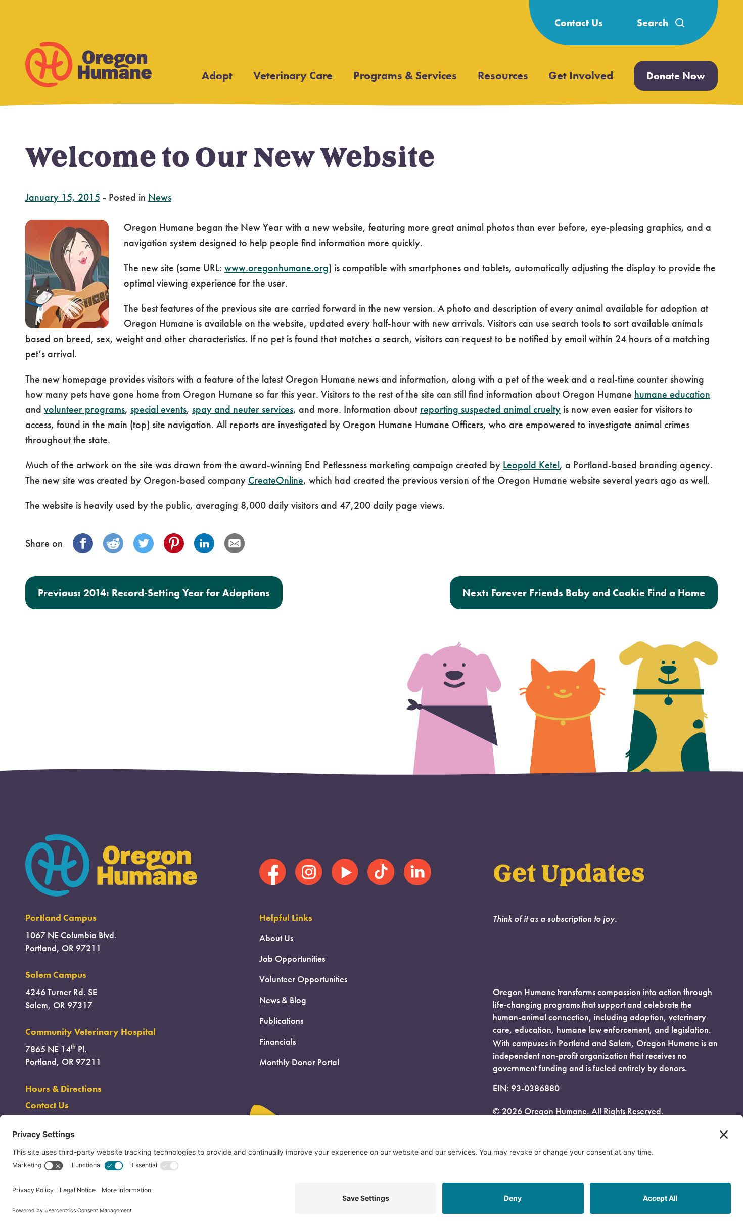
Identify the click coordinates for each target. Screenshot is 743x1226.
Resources (503, 75)
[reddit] (113, 543)
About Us (276, 938)
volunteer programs (84, 409)
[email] (234, 543)
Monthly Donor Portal (299, 1062)
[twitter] (143, 543)
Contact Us (578, 23)
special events (158, 409)
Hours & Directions (63, 1088)
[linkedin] (204, 543)
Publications (281, 1020)
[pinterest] (174, 543)
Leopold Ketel (531, 465)
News (159, 197)
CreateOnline (275, 480)
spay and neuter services (242, 409)
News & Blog (282, 1000)
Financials (277, 1041)
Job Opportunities (292, 958)
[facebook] (83, 543)
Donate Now (675, 76)
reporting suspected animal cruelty (490, 409)
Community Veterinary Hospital (90, 1032)
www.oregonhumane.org (276, 268)
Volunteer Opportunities (303, 979)
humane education (672, 394)
